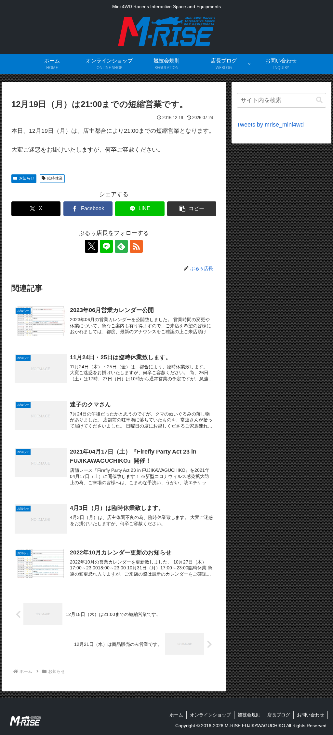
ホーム (176, 714)
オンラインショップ (210, 714)
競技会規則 (249, 714)
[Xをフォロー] (91, 246)
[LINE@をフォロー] (106, 246)
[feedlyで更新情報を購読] (121, 246)
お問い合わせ (310, 714)
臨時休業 (55, 178)
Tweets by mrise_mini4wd (270, 124)
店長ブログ (278, 714)
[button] (191, 208)
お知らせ (26, 178)
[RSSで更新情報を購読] (136, 246)
